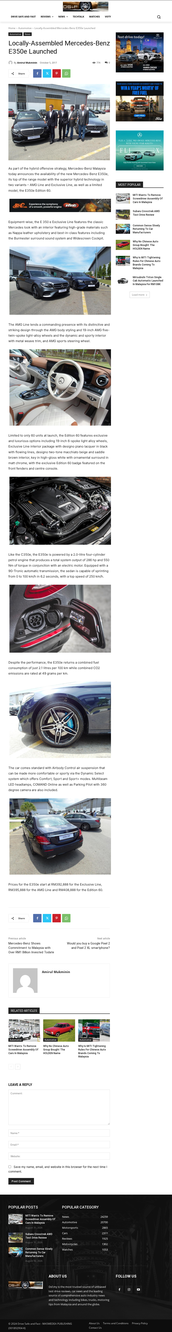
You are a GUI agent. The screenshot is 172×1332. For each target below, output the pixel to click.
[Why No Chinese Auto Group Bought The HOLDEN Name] (59, 1030)
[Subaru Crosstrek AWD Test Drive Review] (123, 215)
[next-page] (17, 1066)
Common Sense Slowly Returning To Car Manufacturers (146, 229)
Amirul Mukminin (27, 62)
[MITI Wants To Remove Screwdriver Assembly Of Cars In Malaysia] (24, 1030)
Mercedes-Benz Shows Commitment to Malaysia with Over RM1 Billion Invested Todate (31, 948)
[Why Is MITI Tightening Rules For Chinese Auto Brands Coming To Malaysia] (94, 1030)
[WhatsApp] (66, 73)
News (27, 34)
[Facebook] (37, 73)
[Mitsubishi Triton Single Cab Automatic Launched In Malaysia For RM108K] (123, 281)
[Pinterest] (56, 73)
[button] (159, 17)
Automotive (25, 28)
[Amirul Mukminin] (11, 63)
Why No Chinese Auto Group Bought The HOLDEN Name (56, 1050)
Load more (138, 294)
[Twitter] (47, 73)
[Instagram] (129, 1289)
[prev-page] (11, 1066)
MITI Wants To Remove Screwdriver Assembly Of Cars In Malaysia (23, 1050)
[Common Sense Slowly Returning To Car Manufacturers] (123, 229)
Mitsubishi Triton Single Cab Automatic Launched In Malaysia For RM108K (148, 281)
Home (12, 28)
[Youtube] (138, 1289)
